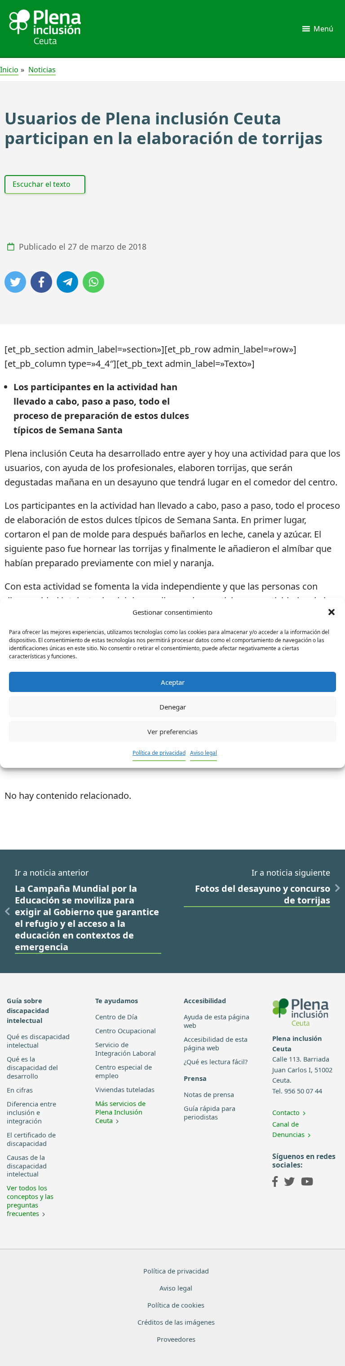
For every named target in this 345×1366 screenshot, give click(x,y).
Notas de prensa (209, 1094)
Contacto (286, 1112)
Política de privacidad (159, 753)
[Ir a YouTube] (307, 1182)
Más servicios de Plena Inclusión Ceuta (120, 1112)
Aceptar (173, 682)
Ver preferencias (172, 731)
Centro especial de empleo (123, 1071)
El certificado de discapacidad (31, 1139)
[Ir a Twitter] (289, 1182)
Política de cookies (175, 1304)
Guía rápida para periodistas (209, 1112)
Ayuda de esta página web (216, 1021)
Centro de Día (116, 1016)
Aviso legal (203, 753)
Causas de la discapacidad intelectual (27, 1166)
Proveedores (176, 1339)
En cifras (20, 1089)
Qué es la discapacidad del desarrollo (32, 1067)
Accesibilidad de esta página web (216, 1043)
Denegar (172, 706)
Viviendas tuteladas (125, 1089)
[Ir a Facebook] (275, 1182)
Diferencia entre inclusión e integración (31, 1112)
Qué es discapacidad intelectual (38, 1040)
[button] (331, 612)
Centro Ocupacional (125, 1030)
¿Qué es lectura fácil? (216, 1061)
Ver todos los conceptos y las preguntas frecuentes (30, 1200)
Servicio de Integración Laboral (125, 1049)
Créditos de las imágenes (176, 1322)
